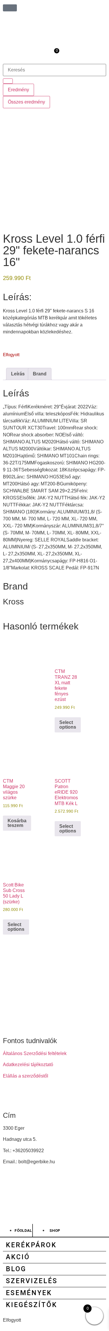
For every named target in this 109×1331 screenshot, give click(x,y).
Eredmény (18, 89)
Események (29, 1293)
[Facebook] (10, 1096)
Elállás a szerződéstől (25, 1075)
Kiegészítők (31, 1305)
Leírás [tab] (18, 373)
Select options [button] (67, 725)
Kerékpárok (31, 1245)
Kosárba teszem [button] (17, 823)
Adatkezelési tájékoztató (28, 1064)
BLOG (16, 1269)
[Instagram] (26, 1096)
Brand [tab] (40, 373)
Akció (18, 1257)
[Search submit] (8, 81)
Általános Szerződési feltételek (35, 1053)
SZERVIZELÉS (32, 1281)
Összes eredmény (26, 101)
